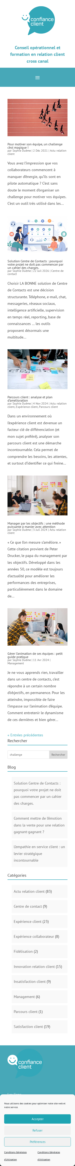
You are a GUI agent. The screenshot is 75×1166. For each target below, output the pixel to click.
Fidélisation (23, 951)
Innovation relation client (34, 966)
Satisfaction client (28, 1026)
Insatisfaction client (30, 981)
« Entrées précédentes (25, 735)
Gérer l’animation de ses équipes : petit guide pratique (35, 655)
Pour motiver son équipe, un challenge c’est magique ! (35, 146)
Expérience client (27, 407)
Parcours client (48, 407)
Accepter (38, 1119)
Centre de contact (28, 906)
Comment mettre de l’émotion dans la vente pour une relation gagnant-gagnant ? (39, 825)
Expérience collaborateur (34, 936)
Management (16, 663)
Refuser (37, 1130)
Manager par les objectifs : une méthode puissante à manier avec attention (36, 525)
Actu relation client (29, 891)
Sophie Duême (21, 150)
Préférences (37, 1142)
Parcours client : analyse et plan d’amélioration (30, 398)
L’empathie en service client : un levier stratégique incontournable (39, 853)
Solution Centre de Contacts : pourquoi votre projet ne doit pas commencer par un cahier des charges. (35, 264)
